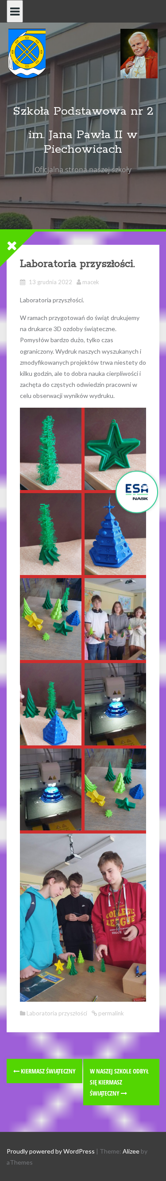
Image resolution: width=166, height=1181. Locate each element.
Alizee (131, 1151)
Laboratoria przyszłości (57, 1013)
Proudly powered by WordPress (51, 1151)
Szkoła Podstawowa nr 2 (83, 111)
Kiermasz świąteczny (47, 1071)
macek (90, 282)
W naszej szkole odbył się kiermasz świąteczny (119, 1082)
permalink (110, 1013)
